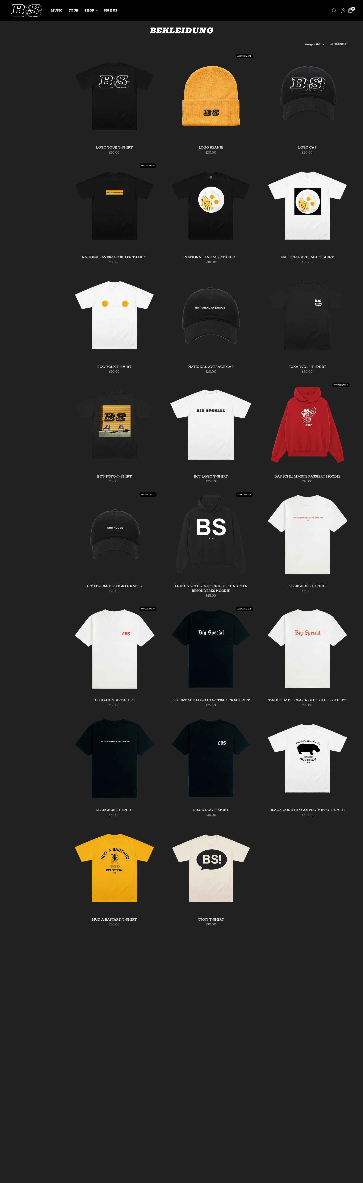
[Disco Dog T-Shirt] (211, 758)
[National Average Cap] (211, 315)
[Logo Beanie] (211, 96)
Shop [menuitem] (89, 10)
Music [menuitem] (56, 10)
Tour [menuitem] (73, 10)
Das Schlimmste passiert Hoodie (307, 476)
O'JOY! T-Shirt (211, 919)
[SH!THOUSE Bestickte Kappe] (114, 534)
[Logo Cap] (307, 96)
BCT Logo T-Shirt (211, 476)
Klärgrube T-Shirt (307, 586)
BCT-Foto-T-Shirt (114, 476)
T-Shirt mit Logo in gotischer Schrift (211, 700)
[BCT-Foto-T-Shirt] (114, 425)
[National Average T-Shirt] (211, 206)
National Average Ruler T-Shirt (114, 257)
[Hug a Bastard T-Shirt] (114, 868)
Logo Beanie (211, 147)
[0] (349, 10)
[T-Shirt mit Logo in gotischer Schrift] (211, 649)
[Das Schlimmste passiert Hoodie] (307, 425)
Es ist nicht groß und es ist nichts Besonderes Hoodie (211, 588)
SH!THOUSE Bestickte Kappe (114, 586)
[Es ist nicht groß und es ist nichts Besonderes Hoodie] (211, 534)
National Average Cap (211, 367)
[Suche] (334, 10)
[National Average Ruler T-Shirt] (114, 206)
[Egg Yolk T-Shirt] (114, 315)
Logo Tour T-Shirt (114, 147)
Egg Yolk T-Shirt (114, 367)
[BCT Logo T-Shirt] (211, 425)
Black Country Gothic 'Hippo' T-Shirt (307, 810)
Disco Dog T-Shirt (211, 810)
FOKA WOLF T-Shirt (307, 367)
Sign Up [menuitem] (110, 10)
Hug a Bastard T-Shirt (114, 919)
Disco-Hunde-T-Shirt (114, 700)
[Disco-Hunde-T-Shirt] (114, 649)
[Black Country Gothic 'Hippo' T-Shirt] (307, 758)
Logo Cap (307, 147)
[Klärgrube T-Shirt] (307, 534)
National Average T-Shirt (210, 257)
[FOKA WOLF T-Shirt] (307, 315)
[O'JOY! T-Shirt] (211, 868)
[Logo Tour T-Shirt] (114, 96)
